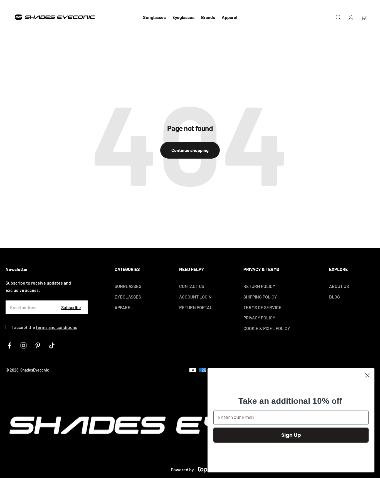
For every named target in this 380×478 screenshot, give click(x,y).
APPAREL (124, 307)
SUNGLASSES (128, 286)
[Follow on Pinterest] (37, 345)
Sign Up (291, 434)
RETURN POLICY (259, 286)
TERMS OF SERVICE (262, 307)
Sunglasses (154, 17)
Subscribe (71, 307)
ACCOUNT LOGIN (195, 296)
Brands (208, 17)
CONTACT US (191, 286)
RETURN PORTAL (195, 307)
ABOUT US (339, 286)
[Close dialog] (367, 375)
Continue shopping (190, 150)
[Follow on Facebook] (9, 345)
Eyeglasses (183, 17)
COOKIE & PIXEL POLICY (266, 328)
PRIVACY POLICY (259, 317)
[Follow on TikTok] (52, 345)
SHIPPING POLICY (260, 296)
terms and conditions (56, 327)
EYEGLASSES (128, 296)
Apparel (229, 17)
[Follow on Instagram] (23, 345)
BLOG (334, 296)
